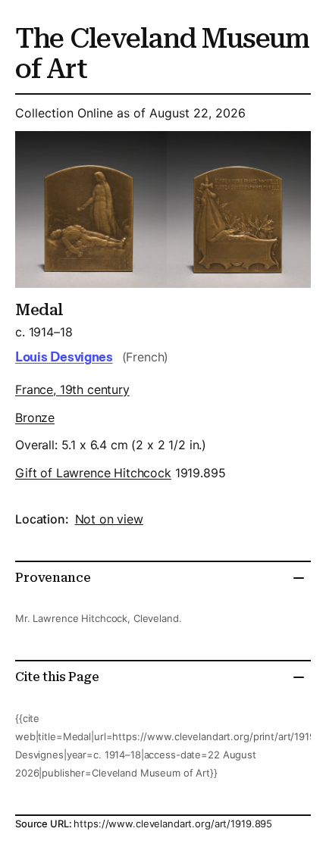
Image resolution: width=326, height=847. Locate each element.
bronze (35, 417)
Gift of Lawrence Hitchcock (93, 472)
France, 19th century (72, 389)
